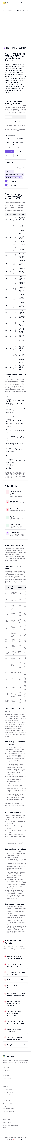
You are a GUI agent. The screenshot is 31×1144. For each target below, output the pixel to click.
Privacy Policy (12, 1062)
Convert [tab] (8, 117)
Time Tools (11, 10)
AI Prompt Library (7, 1103)
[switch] (6, 181)
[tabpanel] (15, 139)
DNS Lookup (6, 1087)
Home (4, 10)
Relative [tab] (15, 117)
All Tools (5, 1060)
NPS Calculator (7, 1122)
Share (18, 155)
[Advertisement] (15, 29)
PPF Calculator (7, 1128)
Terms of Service (22, 1062)
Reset (9, 155)
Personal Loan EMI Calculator (10, 1125)
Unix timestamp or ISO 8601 (12, 121)
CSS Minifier (6, 1075)
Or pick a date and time (11, 135)
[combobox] (15, 147)
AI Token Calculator (8, 1120)
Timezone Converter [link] (22, 10)
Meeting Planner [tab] (22, 117)
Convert (10, 151)
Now (19, 151)
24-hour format (13, 181)
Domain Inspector (7, 1089)
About (10, 1060)
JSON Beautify (7, 1070)
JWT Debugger (7, 1073)
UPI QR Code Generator (9, 1106)
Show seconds (13, 185)
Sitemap (5, 1062)
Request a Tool (23, 1060)
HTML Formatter (7, 1078)
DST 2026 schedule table (16, 803)
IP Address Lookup (8, 1092)
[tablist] (15, 117)
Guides (16, 1060)
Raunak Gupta (20, 1139)
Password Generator (8, 1108)
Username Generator (8, 1111)
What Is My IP (6, 1095)
